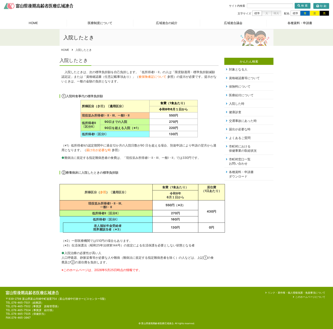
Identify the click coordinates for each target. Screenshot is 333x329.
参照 (100, 106)
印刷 (323, 6)
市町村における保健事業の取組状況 (243, 148)
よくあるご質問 (240, 138)
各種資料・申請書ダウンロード (241, 174)
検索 (305, 5)
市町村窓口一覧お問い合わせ (240, 161)
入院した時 (236, 103)
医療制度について (100, 23)
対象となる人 (238, 69)
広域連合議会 (233, 23)
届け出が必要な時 (98, 150)
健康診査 (235, 112)
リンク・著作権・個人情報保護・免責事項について (296, 292)
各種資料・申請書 (300, 23)
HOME (33, 23)
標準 (257, 13)
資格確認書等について (244, 78)
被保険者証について (152, 77)
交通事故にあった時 (243, 121)
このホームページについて (310, 296)
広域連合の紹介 (166, 23)
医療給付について (241, 95)
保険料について (240, 86)
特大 (276, 13)
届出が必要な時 (240, 129)
